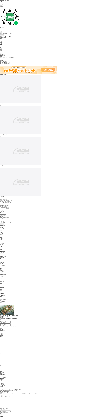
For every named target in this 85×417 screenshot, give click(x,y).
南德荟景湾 (4, 165)
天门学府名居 (2, 374)
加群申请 (7, 207)
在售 (6, 57)
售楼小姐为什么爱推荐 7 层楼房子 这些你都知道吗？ (9, 318)
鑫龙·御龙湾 (2, 382)
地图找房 (5, 37)
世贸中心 (1, 373)
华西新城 (1, 379)
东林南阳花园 (2, 385)
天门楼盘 (5, 36)
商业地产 (1, 4)
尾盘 (11, 57)
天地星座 (1, 386)
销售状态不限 (2, 57)
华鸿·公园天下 (2, 383)
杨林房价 (1, 336)
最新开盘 (5, 62)
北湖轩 (1, 371)
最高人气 (8, 62)
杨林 (4, 40)
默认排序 (1, 62)
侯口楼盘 (9, 36)
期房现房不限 (2, 55)
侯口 (2, 40)
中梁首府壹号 (2, 378)
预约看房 (2, 35)
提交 (1, 328)
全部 (1, 40)
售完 (9, 57)
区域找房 (1, 37)
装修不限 (1, 60)
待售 (7, 57)
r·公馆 (1, 380)
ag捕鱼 (1, 1)
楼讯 (1, 5)
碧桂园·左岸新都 (3, 377)
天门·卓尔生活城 (5, 134)
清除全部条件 (5, 61)
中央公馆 (1, 370)
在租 (13, 57)
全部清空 (2, 224)
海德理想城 (2, 196)
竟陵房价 (1, 335)
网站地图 (1, 329)
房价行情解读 (3, 215)
